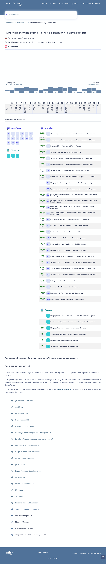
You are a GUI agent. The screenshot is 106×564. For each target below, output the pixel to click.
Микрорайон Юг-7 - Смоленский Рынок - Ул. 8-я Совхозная (67, 164)
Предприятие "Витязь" (24, 528)
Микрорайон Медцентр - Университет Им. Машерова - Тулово (71, 183)
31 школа (19, 490)
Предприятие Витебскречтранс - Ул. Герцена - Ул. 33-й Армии (68, 256)
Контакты (83, 553)
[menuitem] (44, 4)
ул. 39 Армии (20, 407)
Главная (44, 4)
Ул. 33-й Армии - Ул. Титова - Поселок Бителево (63, 250)
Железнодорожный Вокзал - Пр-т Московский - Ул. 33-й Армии (68, 268)
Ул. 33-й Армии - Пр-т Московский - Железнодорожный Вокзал (68, 274)
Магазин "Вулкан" (22, 522)
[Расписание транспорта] (17, 4)
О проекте (75, 553)
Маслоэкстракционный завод (27, 445)
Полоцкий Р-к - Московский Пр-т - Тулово (60, 145)
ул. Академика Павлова (24, 458)
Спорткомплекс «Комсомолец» (27, 452)
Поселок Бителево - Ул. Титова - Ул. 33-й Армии (63, 243)
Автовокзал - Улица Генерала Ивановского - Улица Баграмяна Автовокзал (68, 213)
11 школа (19, 497)
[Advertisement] (53, 65)
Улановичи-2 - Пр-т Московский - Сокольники (62, 293)
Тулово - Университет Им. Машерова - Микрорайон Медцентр (71, 189)
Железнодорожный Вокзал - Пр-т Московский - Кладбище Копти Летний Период (68, 195)
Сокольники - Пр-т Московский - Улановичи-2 (62, 299)
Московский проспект (24, 516)
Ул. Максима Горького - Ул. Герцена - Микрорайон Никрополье (35, 42)
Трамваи (15, 150)
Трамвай (74, 4)
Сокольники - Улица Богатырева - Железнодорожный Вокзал (68, 139)
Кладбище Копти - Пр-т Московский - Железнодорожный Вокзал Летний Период (68, 201)
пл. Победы (20, 477)
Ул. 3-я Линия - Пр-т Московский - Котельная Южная (64, 170)
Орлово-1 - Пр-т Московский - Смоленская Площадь (64, 225)
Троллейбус (64, 4)
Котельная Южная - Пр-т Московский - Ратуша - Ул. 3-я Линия (67, 176)
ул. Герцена (20, 465)
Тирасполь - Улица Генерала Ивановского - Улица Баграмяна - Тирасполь (68, 207)
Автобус (53, 4)
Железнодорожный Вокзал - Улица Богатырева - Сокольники (68, 133)
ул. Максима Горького (24, 401)
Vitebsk (9, 3)
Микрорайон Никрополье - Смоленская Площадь (63, 327)
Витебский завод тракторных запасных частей (34, 439)
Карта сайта (43, 553)
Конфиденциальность (94, 553)
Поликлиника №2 (22, 420)
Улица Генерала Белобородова (27, 471)
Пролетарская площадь (24, 426)
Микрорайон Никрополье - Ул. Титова (59, 340)
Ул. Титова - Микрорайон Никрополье (59, 346)
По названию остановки (90, 4)
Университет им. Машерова (26, 503)
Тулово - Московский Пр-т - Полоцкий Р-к (60, 152)
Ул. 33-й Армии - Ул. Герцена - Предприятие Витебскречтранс (68, 262)
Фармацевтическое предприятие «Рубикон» (33, 433)
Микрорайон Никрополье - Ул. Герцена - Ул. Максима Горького (72, 316)
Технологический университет (21, 38)
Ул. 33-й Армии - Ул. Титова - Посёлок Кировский (63, 237)
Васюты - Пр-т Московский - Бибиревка (60, 286)
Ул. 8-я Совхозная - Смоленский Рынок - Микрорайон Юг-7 (66, 158)
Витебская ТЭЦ (21, 413)
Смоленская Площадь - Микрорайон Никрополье (63, 334)
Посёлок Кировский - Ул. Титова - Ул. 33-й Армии (63, 231)
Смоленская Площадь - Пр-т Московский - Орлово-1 (64, 219)
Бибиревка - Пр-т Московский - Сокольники (61, 280)
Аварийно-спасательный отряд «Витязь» (31, 535)
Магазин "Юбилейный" (24, 484)
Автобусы (16, 128)
